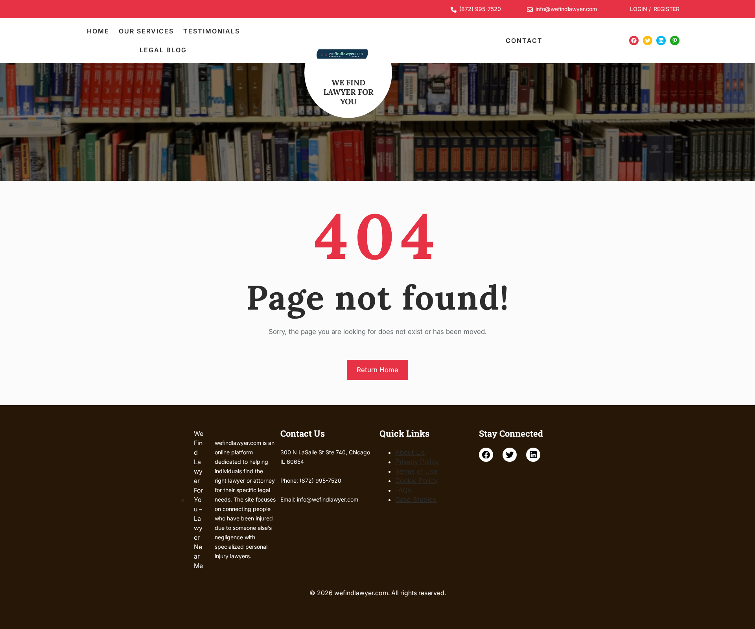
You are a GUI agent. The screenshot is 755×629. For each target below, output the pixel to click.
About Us (410, 452)
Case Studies (415, 500)
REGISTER (667, 9)
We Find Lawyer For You (348, 91)
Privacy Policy (417, 462)
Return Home (377, 370)
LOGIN (638, 9)
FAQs (403, 490)
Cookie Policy (416, 481)
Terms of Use (416, 471)
